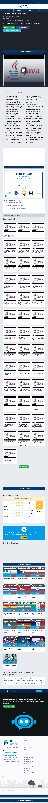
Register (20, 202)
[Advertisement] (24, 41)
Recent (29, 10)
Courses (26, 742)
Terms (27, 770)
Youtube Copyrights (30, 766)
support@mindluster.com (9, 755)
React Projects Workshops (10, 757)
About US (27, 763)
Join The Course (9, 27)
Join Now (39, 691)
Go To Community (22, 27)
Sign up (38, 3)
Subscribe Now (9, 706)
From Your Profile (27, 207)
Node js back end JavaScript (10, 759)
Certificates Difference (31, 772)
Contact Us (28, 759)
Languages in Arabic (15, 215)
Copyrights (28, 768)
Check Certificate (30, 757)
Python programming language (11, 761)
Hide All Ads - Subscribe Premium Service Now (24, 51)
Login (10, 3)
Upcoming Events (28, 747)
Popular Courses (28, 745)
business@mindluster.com (10, 752)
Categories (18, 10)
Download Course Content (11, 30)
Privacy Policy (29, 761)
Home (25, 740)
